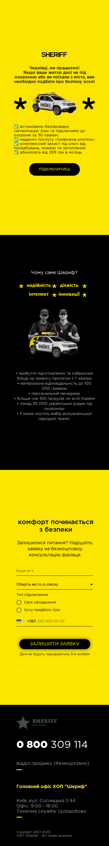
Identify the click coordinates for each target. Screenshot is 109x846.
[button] (54, 169)
